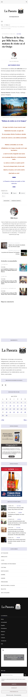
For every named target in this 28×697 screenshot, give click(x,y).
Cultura (19, 33)
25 (14, 412)
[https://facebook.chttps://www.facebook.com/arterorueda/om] (5, 385)
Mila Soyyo (14, 58)
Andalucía (4, 556)
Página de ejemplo (17, 695)
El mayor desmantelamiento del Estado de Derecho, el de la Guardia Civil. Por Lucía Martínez (17, 522)
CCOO (2, 560)
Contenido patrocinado (8, 563)
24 (10, 412)
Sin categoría (5, 592)
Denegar (14, 688)
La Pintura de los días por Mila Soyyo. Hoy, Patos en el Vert (16, 508)
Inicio (2, 619)
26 (17, 412)
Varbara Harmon (16, 200)
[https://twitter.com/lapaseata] (2, 385)
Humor (3, 578)
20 (21, 409)
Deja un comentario (14, 61)
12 (17, 405)
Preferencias (14, 691)
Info (2, 644)
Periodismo (4, 582)
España (20, 512)
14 (25, 405)
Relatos (3, 589)
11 (14, 405)
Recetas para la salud (8, 585)
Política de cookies (9, 695)
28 (25, 412)
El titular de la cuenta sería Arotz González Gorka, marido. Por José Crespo (16, 541)
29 (3, 415)
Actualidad (4, 553)
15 (3, 409)
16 (6, 409)
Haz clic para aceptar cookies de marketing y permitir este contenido (14, 657)
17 (10, 409)
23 (6, 412)
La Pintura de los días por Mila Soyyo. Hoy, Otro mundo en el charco (9, 282)
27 (21, 412)
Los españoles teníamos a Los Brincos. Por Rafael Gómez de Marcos (9, 270)
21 (25, 409)
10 (10, 405)
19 (17, 409)
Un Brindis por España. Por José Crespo (16, 515)
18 (14, 409)
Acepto (14, 684)
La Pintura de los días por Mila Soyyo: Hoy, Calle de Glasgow (9, 293)
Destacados (4, 571)
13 (21, 405)
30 (6, 415)
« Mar (2, 420)
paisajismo (6, 200)
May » (25, 420)
